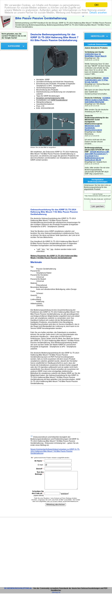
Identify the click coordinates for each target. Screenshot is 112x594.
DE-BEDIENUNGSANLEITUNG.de (18, 588)
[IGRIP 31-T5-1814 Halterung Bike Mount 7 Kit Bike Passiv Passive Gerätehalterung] (41, 129)
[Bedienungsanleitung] (6, 27)
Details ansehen (98, 12)
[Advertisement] (55, 183)
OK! (96, 5)
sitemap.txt (56, 592)
